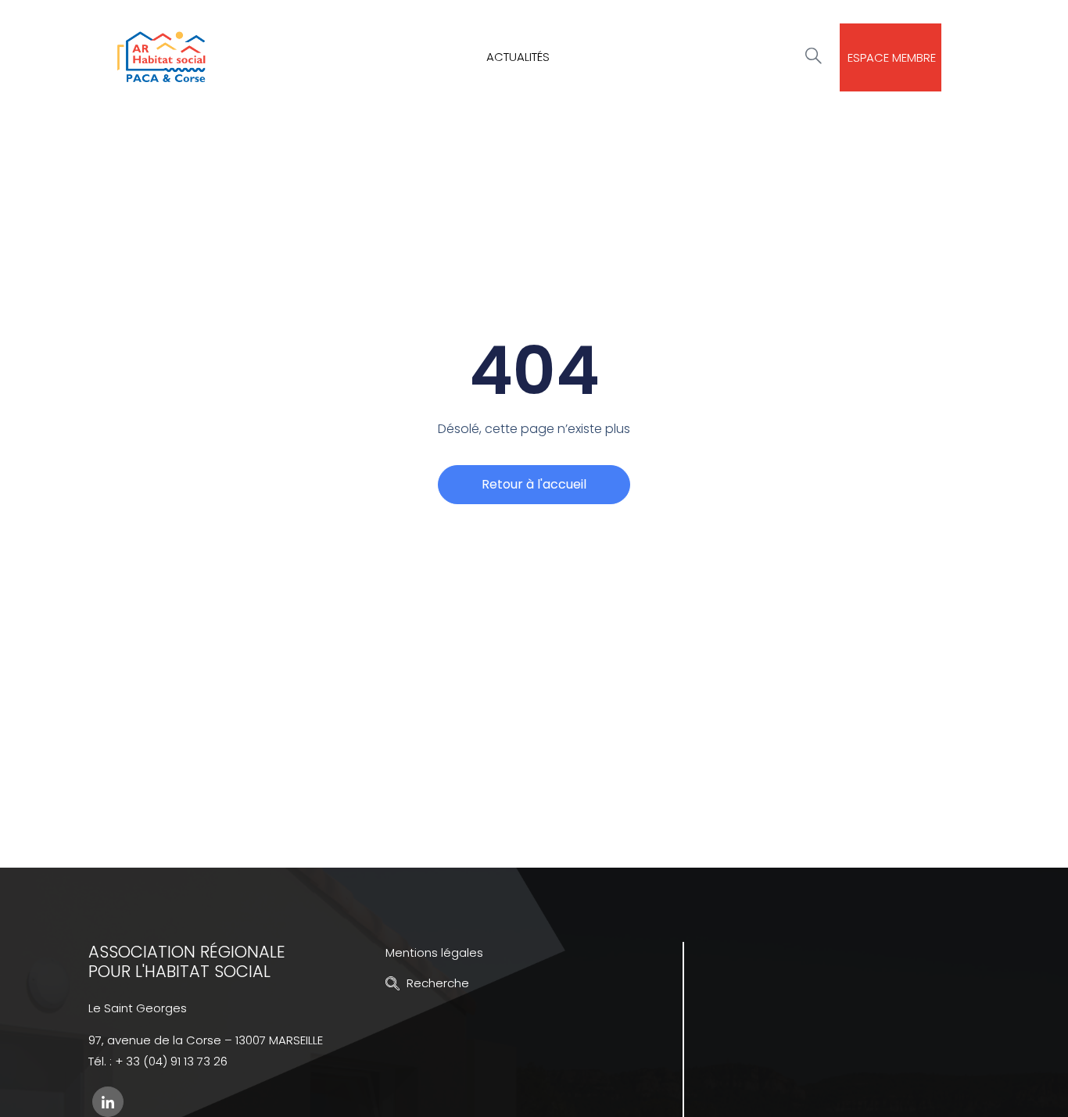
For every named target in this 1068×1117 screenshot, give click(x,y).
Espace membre (892, 57)
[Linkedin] (108, 1102)
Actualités (518, 56)
